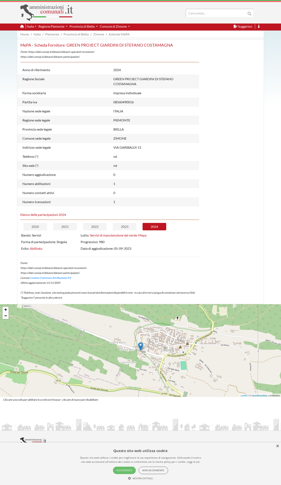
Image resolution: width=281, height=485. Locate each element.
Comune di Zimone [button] (113, 26)
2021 (65, 226)
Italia (37, 34)
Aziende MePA (119, 34)
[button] (140, 478)
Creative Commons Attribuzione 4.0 (50, 277)
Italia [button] (30, 26)
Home (24, 34)
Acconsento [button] (124, 470)
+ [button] (5, 309)
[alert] (140, 464)
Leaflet (244, 395)
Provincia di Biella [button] (82, 26)
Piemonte (52, 34)
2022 (95, 226)
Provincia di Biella (76, 34)
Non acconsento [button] (153, 470)
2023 (124, 226)
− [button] (5, 315)
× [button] (277, 446)
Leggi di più (193, 461)
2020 (35, 226)
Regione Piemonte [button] (51, 26)
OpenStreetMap (259, 395)
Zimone (98, 34)
